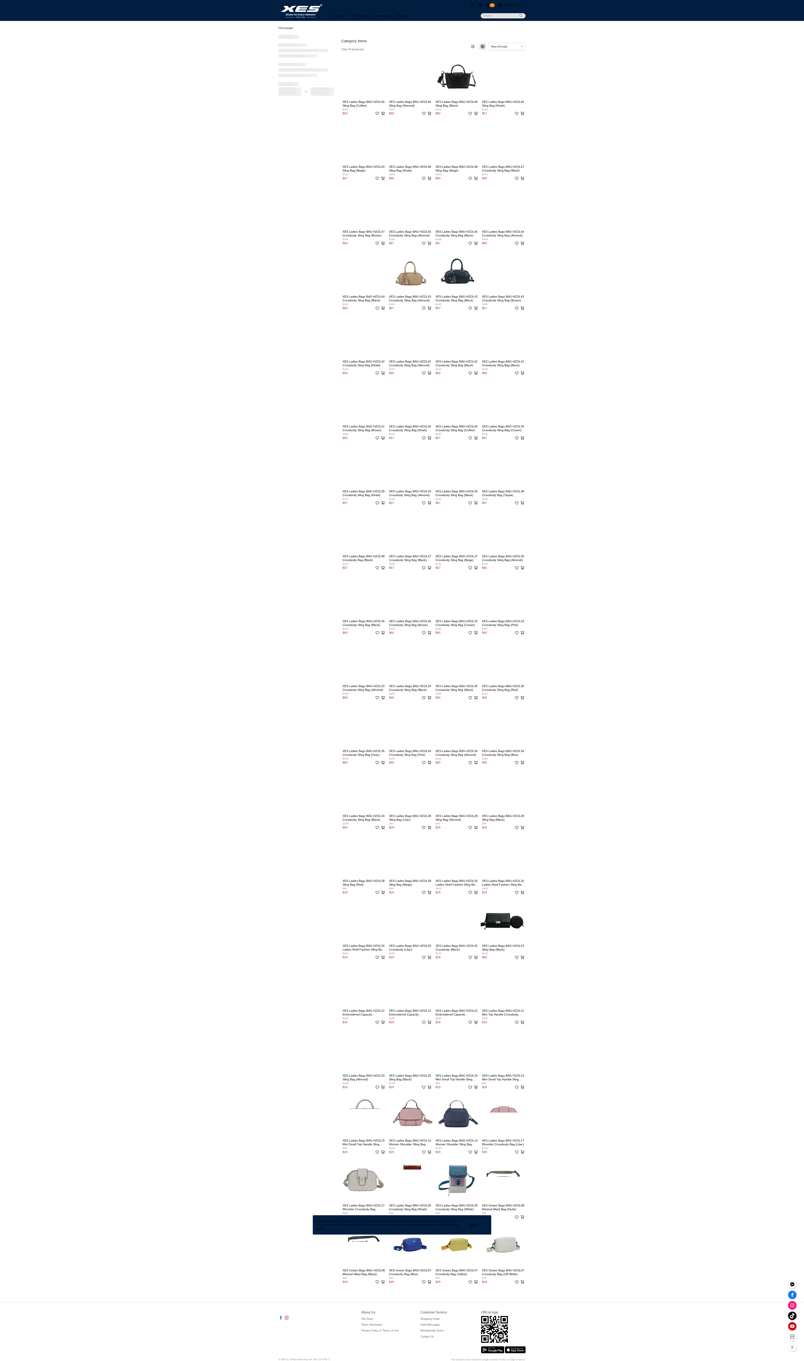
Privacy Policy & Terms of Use (380, 1330)
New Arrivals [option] (499, 46)
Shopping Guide (430, 1318)
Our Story (367, 1318)
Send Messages (430, 1324)
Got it (474, 1225)
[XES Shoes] (301, 11)
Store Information (371, 1324)
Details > (321, 1228)
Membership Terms (432, 1330)
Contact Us (427, 1336)
